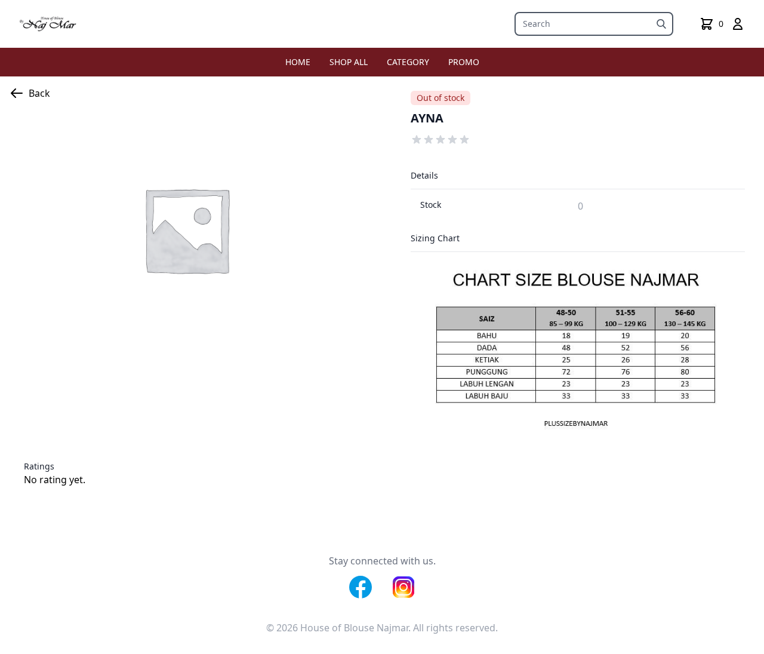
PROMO (463, 61)
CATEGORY (408, 61)
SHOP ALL (348, 61)
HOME (297, 61)
